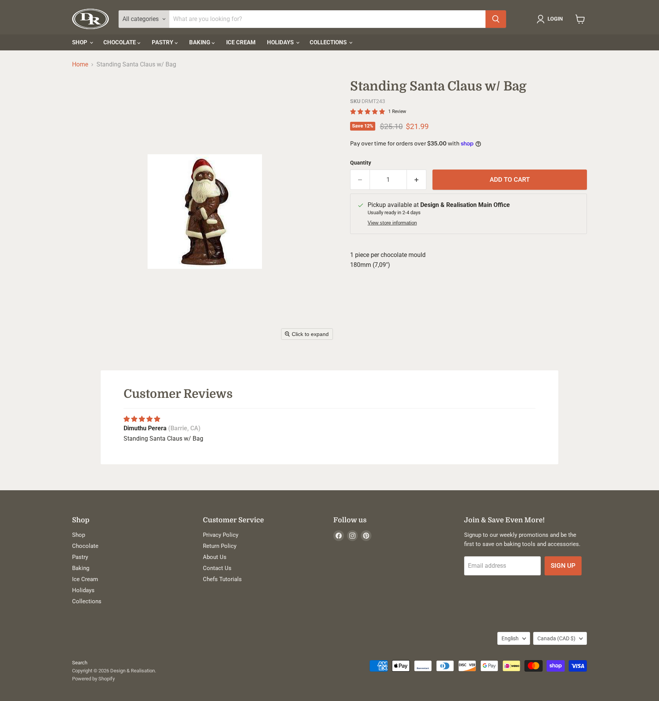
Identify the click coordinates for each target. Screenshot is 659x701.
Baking (200, 42)
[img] (142, 419)
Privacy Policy (220, 534)
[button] (551, 19)
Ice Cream (241, 42)
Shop (80, 42)
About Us (215, 557)
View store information (392, 223)
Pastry (163, 42)
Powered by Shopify (93, 679)
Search (79, 662)
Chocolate (120, 42)
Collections (329, 42)
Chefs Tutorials (222, 579)
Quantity (360, 163)
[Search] (495, 19)
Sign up (563, 565)
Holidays (281, 42)
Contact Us (217, 568)
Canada (556, 638)
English (510, 638)
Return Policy (219, 546)
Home (80, 64)
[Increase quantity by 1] (416, 180)
